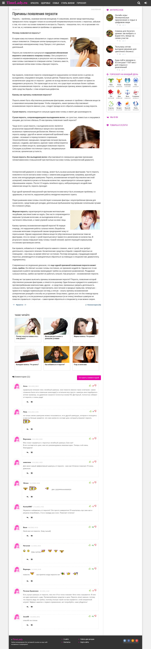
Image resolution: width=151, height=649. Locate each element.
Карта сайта (84, 642)
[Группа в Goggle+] (137, 642)
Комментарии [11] (94, 305)
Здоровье (45, 3)
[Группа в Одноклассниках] (133, 642)
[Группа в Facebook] (129, 642)
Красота (35, 3)
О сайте (66, 639)
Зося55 (26, 617)
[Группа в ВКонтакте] (125, 642)
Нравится (21, 305)
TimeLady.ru (16, 3)
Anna (25, 386)
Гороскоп (81, 3)
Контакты (67, 642)
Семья (56, 3)
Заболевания (96, 9)
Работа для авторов (87, 639)
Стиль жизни (67, 3)
